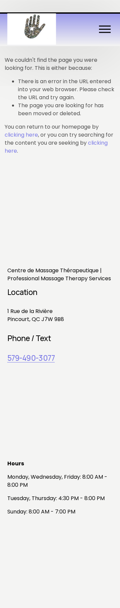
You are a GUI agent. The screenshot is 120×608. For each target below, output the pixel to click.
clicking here (21, 135)
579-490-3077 (31, 358)
